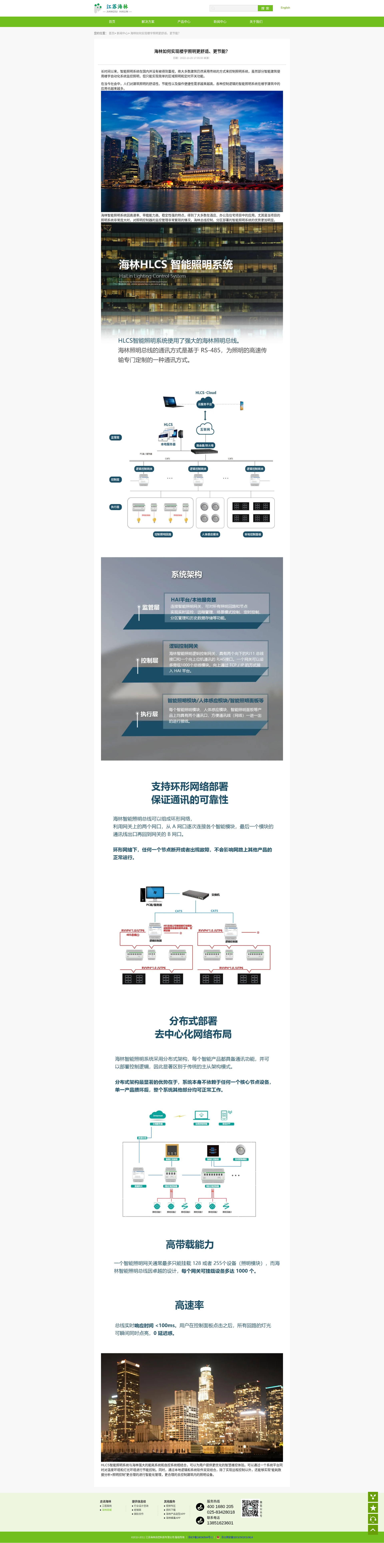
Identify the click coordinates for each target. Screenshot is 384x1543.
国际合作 (139, 1514)
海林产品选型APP (175, 1514)
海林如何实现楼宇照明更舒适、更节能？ (155, 33)
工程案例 (107, 1506)
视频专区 (171, 1506)
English (285, 7)
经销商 (137, 1510)
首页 (112, 21)
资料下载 (171, 1510)
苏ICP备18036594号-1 (200, 1537)
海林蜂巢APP (173, 1518)
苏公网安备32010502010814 (237, 1537)
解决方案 (148, 21)
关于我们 (256, 21)
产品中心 (184, 21)
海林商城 (107, 1510)
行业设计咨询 (141, 1506)
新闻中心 (220, 21)
